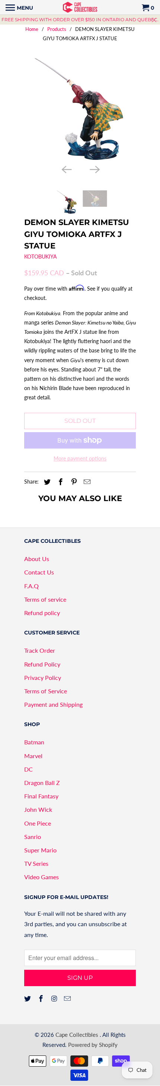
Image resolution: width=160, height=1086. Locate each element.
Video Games (41, 876)
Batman (34, 741)
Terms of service (45, 599)
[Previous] (66, 169)
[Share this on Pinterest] (73, 482)
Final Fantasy (41, 796)
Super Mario (40, 850)
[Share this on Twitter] (46, 482)
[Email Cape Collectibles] (68, 998)
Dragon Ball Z (42, 782)
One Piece (37, 823)
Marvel (33, 755)
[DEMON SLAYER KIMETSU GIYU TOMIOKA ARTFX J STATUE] (80, 109)
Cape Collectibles (77, 1034)
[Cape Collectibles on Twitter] (28, 998)
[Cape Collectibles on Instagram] (55, 998)
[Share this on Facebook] (59, 482)
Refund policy (42, 612)
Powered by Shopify (93, 1044)
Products (56, 29)
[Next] (94, 169)
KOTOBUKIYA (40, 256)
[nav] (19, 7)
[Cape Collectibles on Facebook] (42, 998)
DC (28, 769)
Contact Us (39, 572)
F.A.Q (31, 585)
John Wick (38, 809)
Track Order (39, 650)
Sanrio (32, 836)
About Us (36, 558)
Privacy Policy (42, 677)
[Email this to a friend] (86, 482)
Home (31, 29)
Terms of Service (45, 690)
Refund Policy (42, 664)
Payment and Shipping (53, 704)
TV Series (36, 863)
